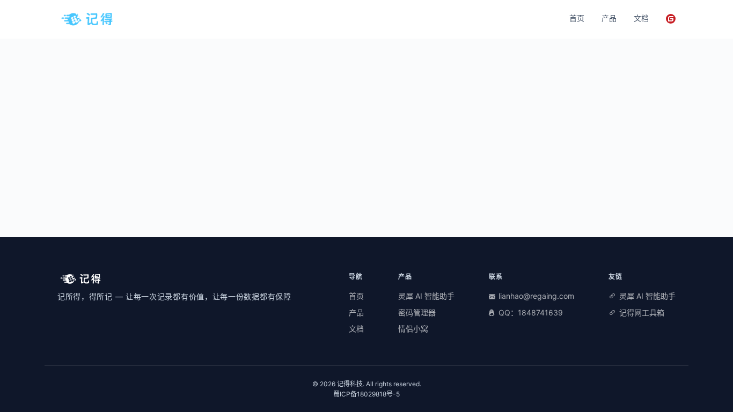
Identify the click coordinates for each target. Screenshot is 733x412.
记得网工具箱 (641, 312)
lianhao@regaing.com (536, 295)
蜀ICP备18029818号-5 (366, 394)
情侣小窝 (413, 328)
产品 (609, 18)
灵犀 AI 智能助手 (426, 295)
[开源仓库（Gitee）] (671, 19)
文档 (641, 18)
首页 (576, 18)
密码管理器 (417, 312)
